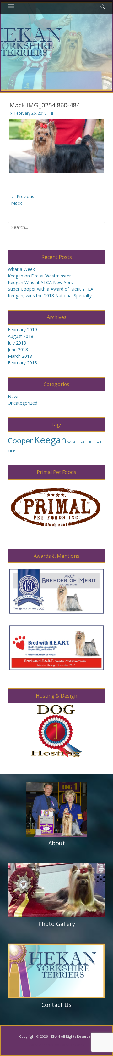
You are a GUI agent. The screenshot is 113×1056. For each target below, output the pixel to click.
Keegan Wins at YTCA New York (40, 282)
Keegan (50, 440)
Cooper (20, 440)
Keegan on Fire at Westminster (39, 276)
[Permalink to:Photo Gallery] (56, 890)
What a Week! (22, 269)
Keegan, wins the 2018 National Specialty (50, 296)
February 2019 (22, 330)
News (13, 396)
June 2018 (18, 349)
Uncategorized (22, 403)
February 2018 (22, 363)
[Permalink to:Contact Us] (56, 970)
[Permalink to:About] (56, 809)
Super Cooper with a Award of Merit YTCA (50, 289)
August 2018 (20, 336)
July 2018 (17, 343)
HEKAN (54, 1036)
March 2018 (20, 356)
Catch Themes (72, 1044)
